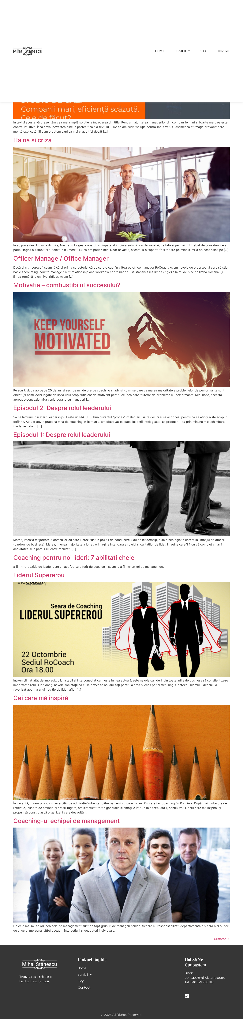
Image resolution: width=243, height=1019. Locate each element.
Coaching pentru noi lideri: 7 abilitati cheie (73, 557)
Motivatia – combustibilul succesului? (66, 285)
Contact (224, 51)
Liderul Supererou (39, 575)
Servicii (180, 51)
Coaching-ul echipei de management (66, 821)
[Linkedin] (187, 996)
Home (159, 51)
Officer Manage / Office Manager (61, 258)
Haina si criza (32, 140)
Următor (222, 939)
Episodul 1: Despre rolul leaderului (61, 434)
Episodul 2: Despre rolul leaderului (62, 408)
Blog (203, 51)
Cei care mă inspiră (40, 698)
